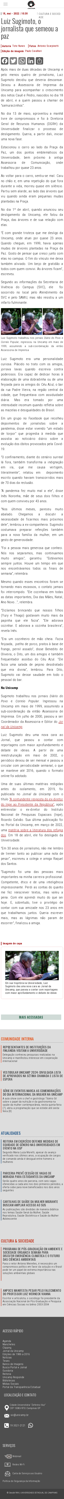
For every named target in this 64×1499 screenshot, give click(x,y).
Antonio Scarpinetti (48, 45)
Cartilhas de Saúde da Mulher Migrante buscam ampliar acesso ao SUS (30, 1203)
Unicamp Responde (13, 1377)
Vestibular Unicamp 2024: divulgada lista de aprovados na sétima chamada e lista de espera (33, 1076)
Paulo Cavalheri (33, 51)
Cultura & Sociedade (17, 1241)
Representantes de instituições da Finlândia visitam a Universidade (27, 1048)
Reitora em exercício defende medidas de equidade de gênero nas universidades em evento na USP (31, 1144)
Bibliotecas (9, 1380)
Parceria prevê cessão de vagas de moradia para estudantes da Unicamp (29, 1174)
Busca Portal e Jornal (15, 1367)
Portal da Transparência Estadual (21, 1387)
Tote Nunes (18, 45)
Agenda (7, 1341)
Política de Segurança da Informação (21, 1481)
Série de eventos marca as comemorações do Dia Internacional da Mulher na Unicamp (33, 1092)
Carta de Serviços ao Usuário (27, 1473)
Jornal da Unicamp (13, 1350)
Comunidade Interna (17, 1039)
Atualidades (11, 1133)
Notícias (7, 1357)
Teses (6, 1360)
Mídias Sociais (11, 1383)
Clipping (7, 1347)
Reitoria (7, 1373)
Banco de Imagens (13, 1364)
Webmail (16, 1456)
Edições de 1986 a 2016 (16, 1354)
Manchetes (9, 1344)
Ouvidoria (8, 1370)
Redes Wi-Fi (18, 1464)
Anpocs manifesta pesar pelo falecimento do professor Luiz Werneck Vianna (32, 1292)
